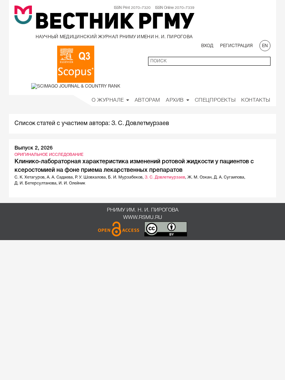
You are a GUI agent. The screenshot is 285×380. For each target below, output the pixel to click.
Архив (176, 100)
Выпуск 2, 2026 (33, 148)
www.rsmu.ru (142, 217)
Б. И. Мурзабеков (125, 177)
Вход (207, 46)
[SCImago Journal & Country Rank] (75, 86)
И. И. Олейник (72, 183)
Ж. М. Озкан (199, 177)
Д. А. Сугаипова (229, 177)
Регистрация (236, 46)
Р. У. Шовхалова (90, 177)
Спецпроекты (215, 100)
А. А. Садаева (60, 177)
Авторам (147, 100)
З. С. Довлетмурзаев (165, 177)
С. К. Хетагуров (29, 177)
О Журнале (108, 100)
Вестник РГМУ (114, 23)
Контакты (256, 100)
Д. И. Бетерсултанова (35, 183)
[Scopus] (75, 64)
